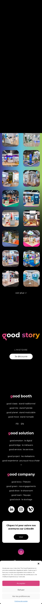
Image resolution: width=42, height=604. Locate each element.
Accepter (21, 583)
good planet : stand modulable (21, 412)
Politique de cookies (21, 601)
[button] (38, 563)
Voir (21, 537)
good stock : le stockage (21, 499)
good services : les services (21, 449)
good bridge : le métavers (21, 445)
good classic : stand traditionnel (21, 404)
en (22, 424)
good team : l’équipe (21, 495)
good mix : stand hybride (21, 408)
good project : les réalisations (21, 456)
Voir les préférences (21, 596)
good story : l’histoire (21, 482)
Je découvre (21, 356)
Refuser (21, 590)
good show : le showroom (21, 491)
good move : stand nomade (21, 417)
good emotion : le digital (21, 441)
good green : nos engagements (21, 486)
